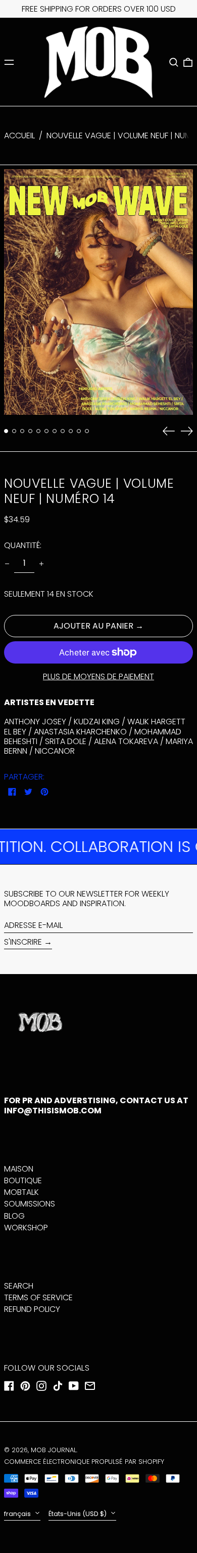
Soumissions (29, 1204)
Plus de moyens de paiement (98, 676)
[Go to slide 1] (6, 431)
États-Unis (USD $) (78, 1513)
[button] (174, 62)
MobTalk (21, 1192)
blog (14, 1216)
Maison (18, 1169)
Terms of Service (38, 1297)
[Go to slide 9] (71, 431)
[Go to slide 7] (55, 431)
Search (18, 1286)
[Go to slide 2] (14, 431)
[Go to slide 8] (63, 431)
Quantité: (22, 545)
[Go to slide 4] (30, 431)
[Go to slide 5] (38, 431)
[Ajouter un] (41, 564)
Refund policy (32, 1309)
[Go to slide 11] (87, 431)
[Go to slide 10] (79, 431)
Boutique (23, 1180)
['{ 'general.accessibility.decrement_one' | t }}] (7, 564)
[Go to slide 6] (46, 431)
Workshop (26, 1227)
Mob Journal (53, 1450)
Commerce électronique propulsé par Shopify (84, 1461)
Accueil (19, 135)
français (18, 1513)
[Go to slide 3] (22, 431)
